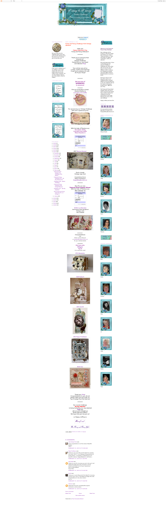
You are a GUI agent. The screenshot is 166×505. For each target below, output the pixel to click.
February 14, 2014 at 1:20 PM (77, 458)
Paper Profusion (72, 451)
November (56, 154)
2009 (55, 205)
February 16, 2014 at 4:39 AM (77, 488)
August (56, 160)
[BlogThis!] (67, 432)
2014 (54, 151)
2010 (55, 203)
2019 (54, 143)
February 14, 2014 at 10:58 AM (78, 448)
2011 (54, 201)
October (56, 156)
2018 (54, 145)
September (57, 158)
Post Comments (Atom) (77, 498)
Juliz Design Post (72, 441)
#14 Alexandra (80, 253)
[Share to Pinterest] (71, 432)
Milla (78, 409)
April (55, 166)
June (55, 163)
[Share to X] (68, 432)
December (56, 153)
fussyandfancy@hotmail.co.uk (81, 239)
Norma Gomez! (81, 151)
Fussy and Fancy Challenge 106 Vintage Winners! (58, 185)
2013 (54, 198)
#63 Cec (80, 366)
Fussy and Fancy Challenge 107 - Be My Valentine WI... (59, 178)
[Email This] (66, 432)
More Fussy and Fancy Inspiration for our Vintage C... (59, 193)
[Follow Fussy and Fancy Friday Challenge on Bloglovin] (83, 38)
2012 (54, 199)
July (55, 161)
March (56, 168)
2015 (54, 150)
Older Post (92, 493)
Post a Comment (69, 491)
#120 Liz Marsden (80, 208)
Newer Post (68, 493)
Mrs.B (69, 473)
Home (80, 493)
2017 (54, 146)
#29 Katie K (80, 276)
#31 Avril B (80, 306)
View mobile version (80, 495)
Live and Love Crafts (80, 92)
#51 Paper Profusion (80, 336)
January (56, 196)
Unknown (70, 483)
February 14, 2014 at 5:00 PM (77, 470)
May (55, 165)
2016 (54, 148)
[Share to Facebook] (69, 432)
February (56, 170)
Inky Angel (70, 461)
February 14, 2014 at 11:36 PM (77, 480)
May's (80, 247)
